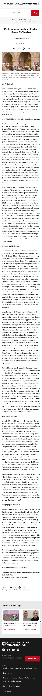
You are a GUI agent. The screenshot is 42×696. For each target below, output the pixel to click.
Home (13, 19)
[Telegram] (3, 650)
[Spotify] (18, 650)
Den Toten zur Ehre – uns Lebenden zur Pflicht (11, 625)
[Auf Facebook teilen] (14, 48)
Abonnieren (33, 659)
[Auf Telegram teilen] (23, 48)
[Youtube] (13, 650)
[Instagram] (8, 650)
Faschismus (24, 39)
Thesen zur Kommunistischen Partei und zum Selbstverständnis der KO (19, 679)
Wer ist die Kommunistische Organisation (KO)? (20, 668)
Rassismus (26, 590)
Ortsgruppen (7, 673)
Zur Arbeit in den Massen (12, 686)
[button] (3, 12)
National (17, 590)
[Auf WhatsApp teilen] (28, 48)
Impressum (7, 691)
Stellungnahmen (23, 19)
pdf (12, 84)
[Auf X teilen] (19, 48)
